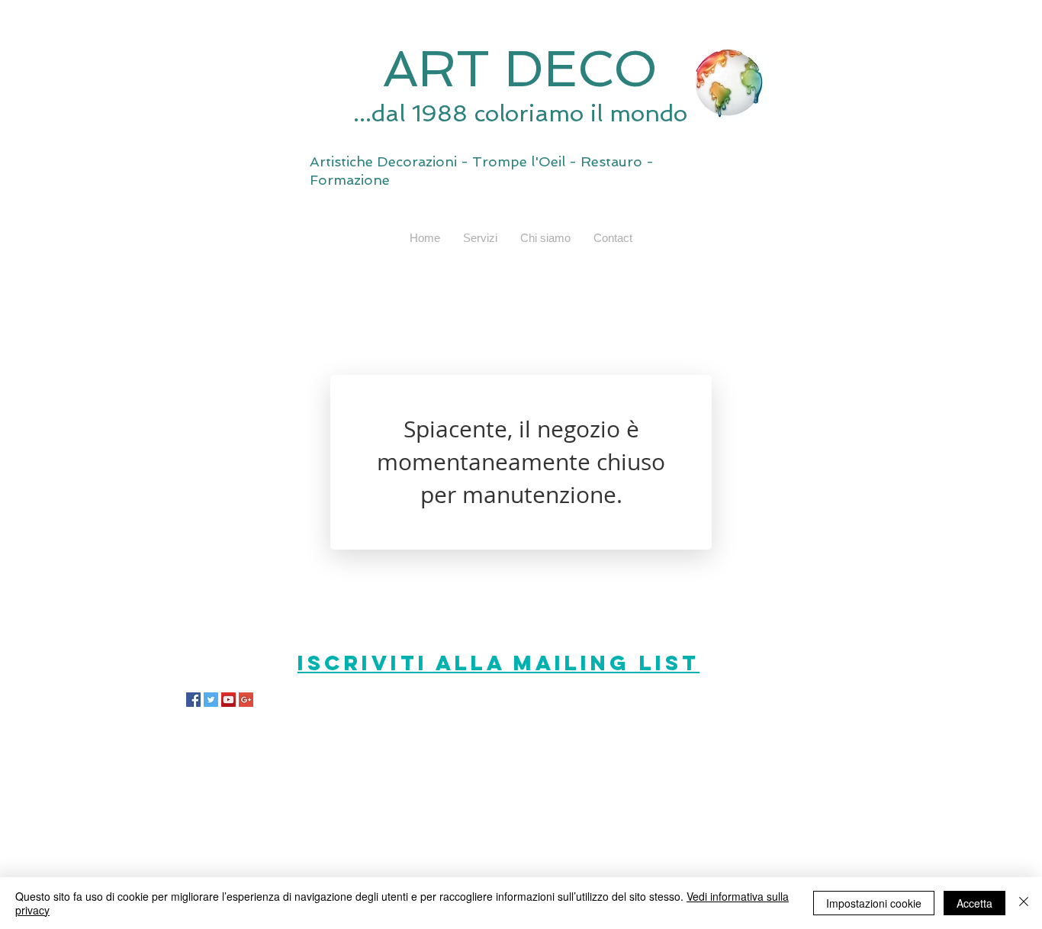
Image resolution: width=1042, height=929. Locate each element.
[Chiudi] (1024, 903)
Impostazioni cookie (873, 903)
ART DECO (520, 68)
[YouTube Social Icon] (228, 699)
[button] (480, 238)
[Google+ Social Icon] (246, 699)
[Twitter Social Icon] (211, 699)
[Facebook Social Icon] (193, 699)
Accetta (974, 903)
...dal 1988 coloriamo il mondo (520, 113)
